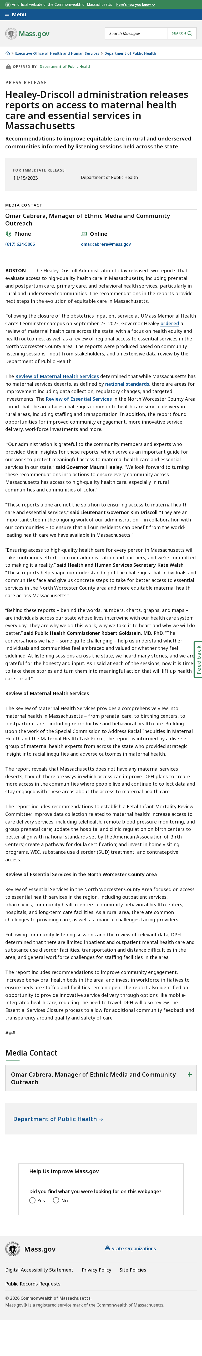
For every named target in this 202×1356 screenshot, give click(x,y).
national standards (127, 384)
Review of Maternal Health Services (57, 376)
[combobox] (151, 33)
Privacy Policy (96, 1270)
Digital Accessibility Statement (39, 1270)
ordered (169, 323)
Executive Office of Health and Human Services (57, 53)
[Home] (7, 53)
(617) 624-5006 (20, 244)
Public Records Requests (32, 1283)
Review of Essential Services (79, 399)
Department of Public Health (130, 53)
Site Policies (133, 1270)
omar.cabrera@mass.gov (106, 244)
